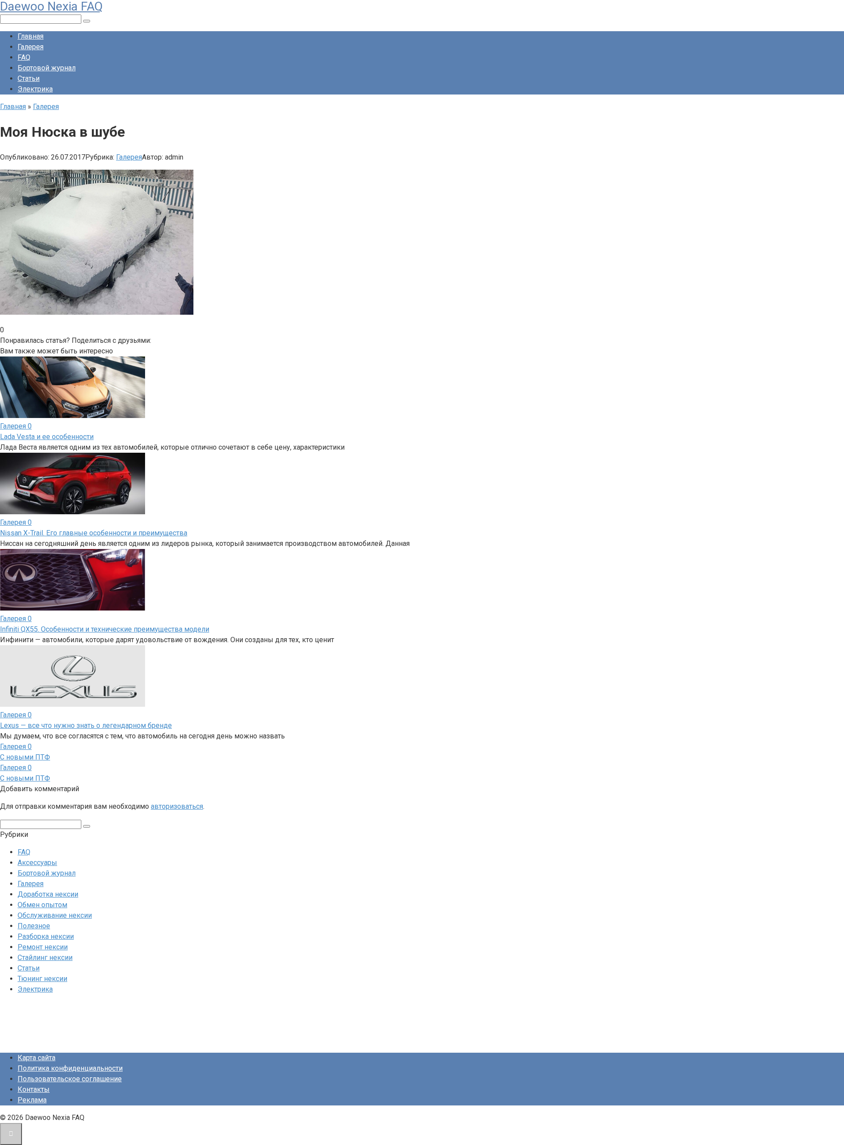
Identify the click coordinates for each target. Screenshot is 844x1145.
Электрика (35, 89)
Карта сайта (36, 1058)
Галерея (31, 47)
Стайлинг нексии (45, 957)
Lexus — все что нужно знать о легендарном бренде (86, 725)
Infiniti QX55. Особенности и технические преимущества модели (104, 629)
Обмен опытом (42, 905)
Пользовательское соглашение (70, 1079)
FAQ (24, 57)
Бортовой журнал (47, 68)
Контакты (34, 1089)
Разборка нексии (46, 936)
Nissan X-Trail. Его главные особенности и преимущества (93, 533)
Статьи (29, 78)
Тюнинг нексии (42, 978)
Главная (31, 36)
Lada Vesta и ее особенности (47, 437)
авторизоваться (177, 806)
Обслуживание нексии (55, 915)
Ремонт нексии (43, 947)
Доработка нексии (48, 894)
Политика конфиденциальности (70, 1068)
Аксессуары (37, 862)
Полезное (34, 926)
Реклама (32, 1100)
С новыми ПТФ (25, 757)
